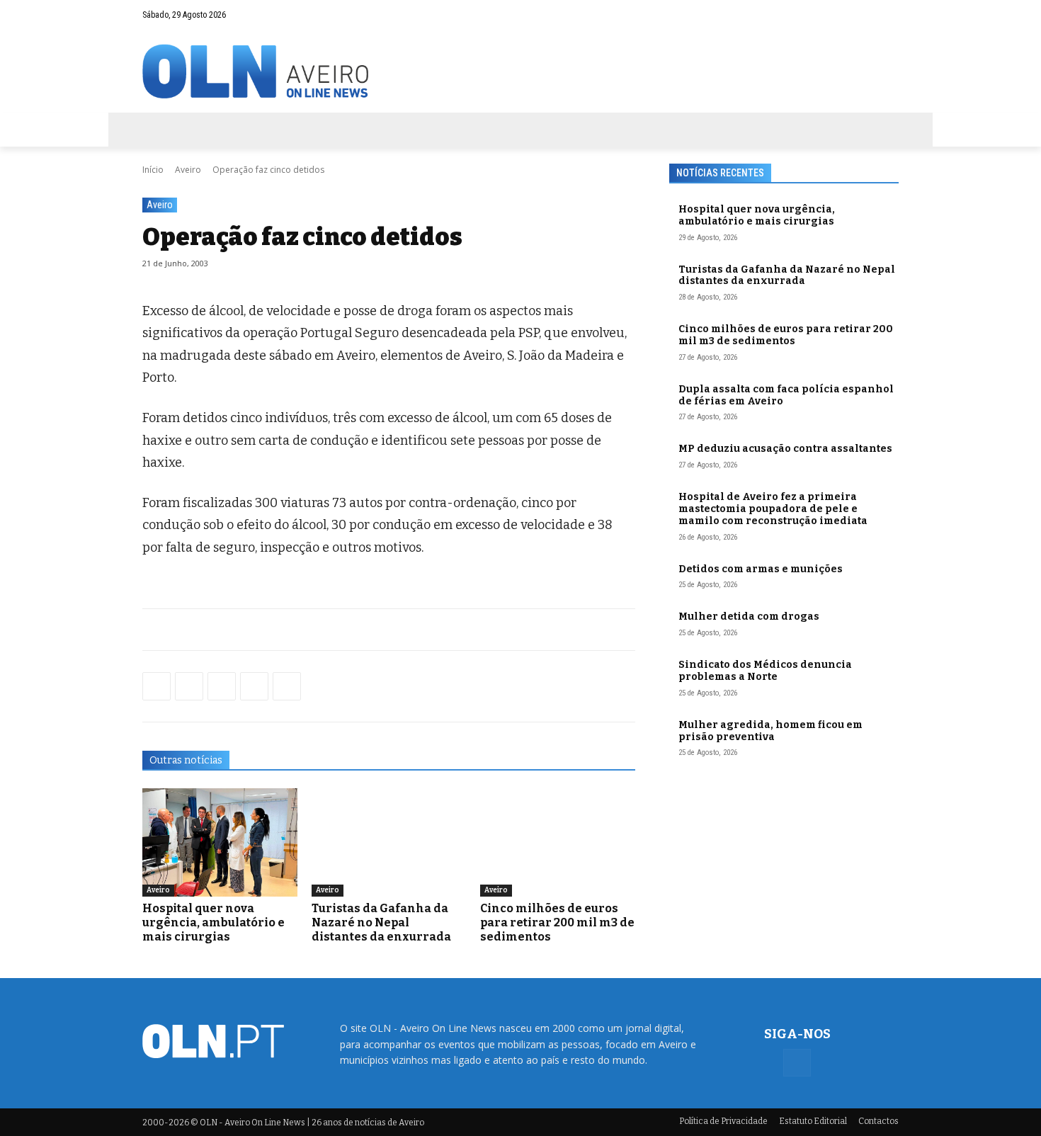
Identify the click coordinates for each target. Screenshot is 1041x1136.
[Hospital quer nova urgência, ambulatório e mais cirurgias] (219, 842)
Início (153, 170)
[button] (860, 14)
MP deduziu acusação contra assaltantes (785, 449)
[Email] (287, 686)
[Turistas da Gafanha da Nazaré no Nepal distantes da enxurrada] (389, 842)
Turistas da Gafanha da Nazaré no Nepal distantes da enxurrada (381, 922)
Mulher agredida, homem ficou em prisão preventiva (770, 731)
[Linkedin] (254, 686)
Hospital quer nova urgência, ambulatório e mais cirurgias (213, 922)
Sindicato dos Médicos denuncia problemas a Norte (765, 671)
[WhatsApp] (189, 686)
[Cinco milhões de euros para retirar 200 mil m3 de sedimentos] (557, 842)
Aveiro (188, 170)
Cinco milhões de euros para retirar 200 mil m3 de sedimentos (557, 922)
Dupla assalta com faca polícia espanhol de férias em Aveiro (786, 395)
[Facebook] (888, 14)
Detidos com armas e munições (760, 569)
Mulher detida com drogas (748, 616)
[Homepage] (520, 71)
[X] (221, 686)
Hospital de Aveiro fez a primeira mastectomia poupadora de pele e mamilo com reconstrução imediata (773, 509)
